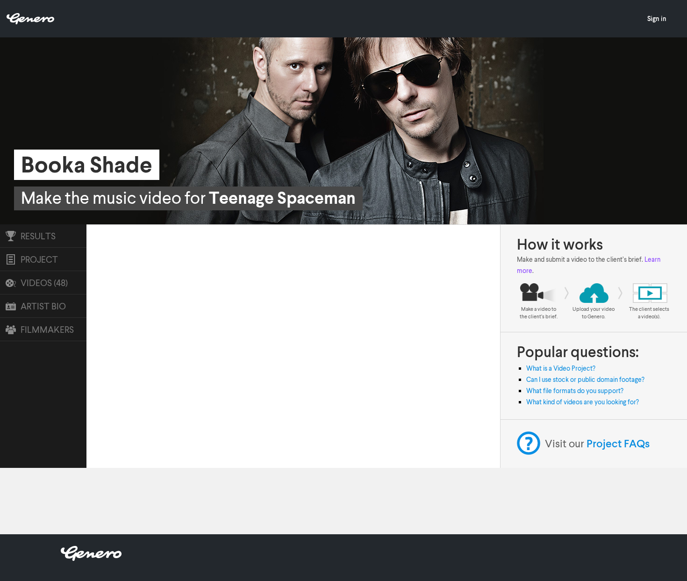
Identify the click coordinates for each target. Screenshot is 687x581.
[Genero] (91, 557)
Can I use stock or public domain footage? (585, 379)
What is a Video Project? (560, 368)
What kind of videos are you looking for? (582, 402)
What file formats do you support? (574, 391)
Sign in (656, 18)
